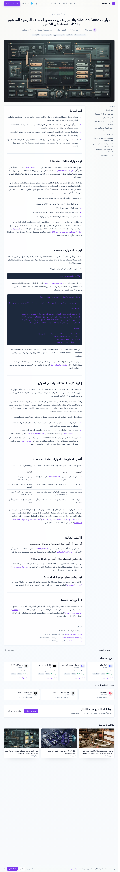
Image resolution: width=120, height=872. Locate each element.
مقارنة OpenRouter (59, 365)
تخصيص (30, 869)
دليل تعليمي (56, 14)
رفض (22, 869)
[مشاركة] (5, 650)
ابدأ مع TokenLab (107, 155)
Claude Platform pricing (73, 634)
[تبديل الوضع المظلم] (37, 4)
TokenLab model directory (72, 637)
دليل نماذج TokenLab (19, 567)
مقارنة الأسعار (26, 441)
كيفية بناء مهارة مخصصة (104, 118)
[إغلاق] (4, 868)
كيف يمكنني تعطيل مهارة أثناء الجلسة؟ (104, 150)
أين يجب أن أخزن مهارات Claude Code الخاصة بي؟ (103, 139)
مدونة (45, 3)
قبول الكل (12, 869)
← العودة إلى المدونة (106, 650)
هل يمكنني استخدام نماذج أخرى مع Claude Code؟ (103, 145)
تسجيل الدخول (11, 3)
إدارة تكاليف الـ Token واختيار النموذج (103, 122)
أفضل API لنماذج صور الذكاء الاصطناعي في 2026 (62, 519)
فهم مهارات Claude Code (104, 114)
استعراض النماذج (31, 711)
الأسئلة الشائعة (108, 135)
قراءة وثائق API (16, 711)
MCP (65, 3)
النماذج (72, 3)
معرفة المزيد (74, 869)
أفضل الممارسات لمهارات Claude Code (104, 129)
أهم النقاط (109, 110)
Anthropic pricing (75, 641)
